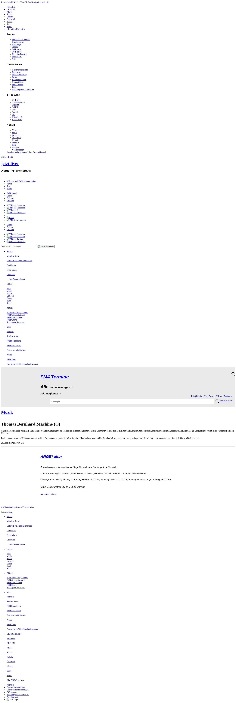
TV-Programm (18, 102)
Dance (9, 196)
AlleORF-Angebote (15, 680)
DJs (205, 396)
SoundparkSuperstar (16, 322)
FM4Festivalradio (14, 317)
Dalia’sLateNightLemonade (19, 260)
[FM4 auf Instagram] (16, 205)
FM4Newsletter (14, 345)
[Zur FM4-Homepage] (7, 157)
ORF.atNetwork (14, 634)
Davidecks (11, 265)
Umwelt (10, 296)
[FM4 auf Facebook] (16, 208)
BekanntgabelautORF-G (18, 694)
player (9, 184)
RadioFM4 (17, 119)
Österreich (11, 19)
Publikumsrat (17, 84)
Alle (193, 396)
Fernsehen (11, 7)
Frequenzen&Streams (16, 350)
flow (9, 186)
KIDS (9, 12)
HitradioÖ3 (17, 117)
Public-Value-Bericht (21, 39)
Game (9, 298)
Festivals (227, 396)
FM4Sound (12, 193)
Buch (9, 301)
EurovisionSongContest (17, 312)
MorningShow (13, 256)
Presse (14, 77)
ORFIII (15, 107)
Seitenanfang (6, 512)
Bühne (219, 396)
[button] (21, 181)
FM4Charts (12, 320)
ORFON (11, 9)
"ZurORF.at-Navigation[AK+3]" (34, 2)
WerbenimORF (19, 79)
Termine (10, 200)
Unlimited (11, 274)
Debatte (10, 17)
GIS (14, 59)
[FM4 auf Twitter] (15, 239)
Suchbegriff (6, 246)
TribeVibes (12, 270)
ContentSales (18, 82)
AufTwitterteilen (26, 507)
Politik (9, 293)
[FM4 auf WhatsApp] (16, 212)
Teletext (15, 105)
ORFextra (16, 49)
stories (9, 188)
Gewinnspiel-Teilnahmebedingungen (22, 364)
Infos (9, 327)
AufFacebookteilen (10, 507)
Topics (9, 284)
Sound (9, 14)
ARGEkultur (51, 456)
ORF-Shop (17, 52)
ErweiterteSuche (225, 400)
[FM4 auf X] (12, 210)
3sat (13, 110)
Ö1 (13, 114)
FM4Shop (11, 359)
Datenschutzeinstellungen (18, 690)
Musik (9, 291)
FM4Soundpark (14, 341)
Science (15, 142)
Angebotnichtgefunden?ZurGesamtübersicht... (28, 152)
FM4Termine (54, 376)
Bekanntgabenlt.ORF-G (23, 89)
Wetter (9, 21)
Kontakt (10, 331)
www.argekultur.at (48, 494)
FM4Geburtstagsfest (16, 315)
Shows (9, 251)
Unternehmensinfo (20, 70)
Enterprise (16, 72)
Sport (9, 24)
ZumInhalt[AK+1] (9, 2)
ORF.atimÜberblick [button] (16, 29)
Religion (15, 147)
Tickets (15, 47)
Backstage (16, 44)
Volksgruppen (18, 150)
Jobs (14, 87)
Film (9, 288)
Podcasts (10, 198)
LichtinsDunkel (19, 54)
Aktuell (10, 308)
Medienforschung (19, 74)
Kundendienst (18, 42)
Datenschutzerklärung (16, 687)
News (9, 26)
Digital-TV (17, 56)
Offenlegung (12, 692)
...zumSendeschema (16, 279)
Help (14, 145)
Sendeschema (12, 336)
